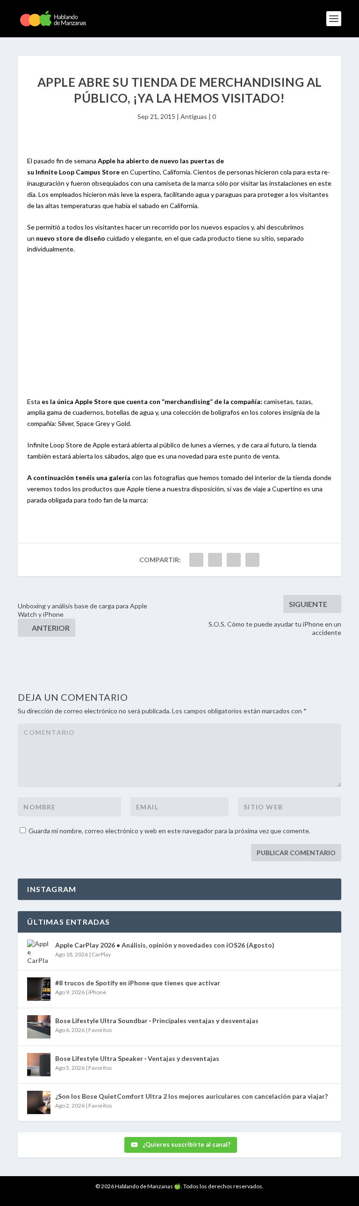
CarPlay (101, 954)
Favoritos (100, 1029)
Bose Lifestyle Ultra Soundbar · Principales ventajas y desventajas (156, 1021)
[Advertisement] (180, 330)
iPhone (97, 992)
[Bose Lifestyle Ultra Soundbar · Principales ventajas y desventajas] (38, 1027)
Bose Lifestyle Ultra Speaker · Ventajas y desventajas (137, 1058)
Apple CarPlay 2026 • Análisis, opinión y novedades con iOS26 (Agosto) (164, 945)
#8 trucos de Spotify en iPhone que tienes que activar (137, 983)
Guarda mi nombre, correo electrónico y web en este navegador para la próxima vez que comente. (169, 831)
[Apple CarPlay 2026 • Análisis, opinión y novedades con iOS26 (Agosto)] (38, 951)
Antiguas (193, 116)
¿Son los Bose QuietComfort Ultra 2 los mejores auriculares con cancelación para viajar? (191, 1096)
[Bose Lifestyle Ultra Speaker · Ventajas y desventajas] (38, 1064)
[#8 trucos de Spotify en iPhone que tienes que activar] (38, 989)
